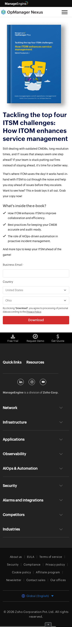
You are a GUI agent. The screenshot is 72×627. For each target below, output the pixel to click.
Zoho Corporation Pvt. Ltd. (34, 611)
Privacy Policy (33, 311)
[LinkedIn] (20, 382)
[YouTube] (43, 382)
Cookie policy (21, 572)
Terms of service (50, 556)
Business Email (13, 264)
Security (13, 564)
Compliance (32, 564)
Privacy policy (55, 564)
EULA (30, 556)
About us (16, 556)
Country (8, 281)
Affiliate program (48, 572)
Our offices (58, 580)
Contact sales (36, 580)
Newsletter (13, 580)
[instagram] (32, 382)
